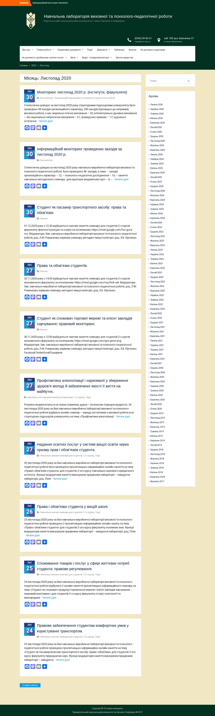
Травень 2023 (157, 259)
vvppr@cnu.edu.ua (142, 41)
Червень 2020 (157, 386)
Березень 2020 (157, 399)
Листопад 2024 (157, 191)
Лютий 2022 (156, 313)
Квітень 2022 (156, 304)
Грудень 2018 (156, 449)
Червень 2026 (157, 109)
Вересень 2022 (157, 291)
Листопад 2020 (157, 372)
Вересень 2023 (157, 245)
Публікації (119, 49)
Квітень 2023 (156, 263)
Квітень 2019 (156, 436)
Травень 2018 (157, 468)
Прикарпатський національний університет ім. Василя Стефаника (103, 712)
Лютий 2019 (156, 445)
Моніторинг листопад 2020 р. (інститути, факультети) (82, 92)
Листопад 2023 (157, 236)
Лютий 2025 (156, 177)
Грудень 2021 (156, 322)
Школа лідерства (124, 57)
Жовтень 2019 (157, 422)
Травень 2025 (157, 163)
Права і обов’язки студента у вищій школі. (73, 507)
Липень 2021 (156, 340)
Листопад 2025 (157, 141)
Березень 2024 (157, 218)
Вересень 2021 (157, 336)
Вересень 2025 (157, 150)
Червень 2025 (157, 159)
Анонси (132, 49)
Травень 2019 (157, 431)
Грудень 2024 (156, 186)
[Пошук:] (170, 81)
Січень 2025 (156, 182)
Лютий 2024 (156, 222)
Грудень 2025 (156, 136)
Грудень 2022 (156, 277)
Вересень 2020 (157, 381)
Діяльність (102, 49)
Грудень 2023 (156, 232)
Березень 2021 (157, 359)
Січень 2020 (156, 409)
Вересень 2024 (157, 200)
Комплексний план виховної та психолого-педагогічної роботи (84, 98)
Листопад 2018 (157, 454)
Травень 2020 (157, 390)
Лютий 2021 (156, 363)
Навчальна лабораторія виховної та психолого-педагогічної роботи (108, 16)
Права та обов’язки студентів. (62, 265)
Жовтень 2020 (157, 377)
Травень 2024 (157, 209)
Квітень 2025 (156, 168)
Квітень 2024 (156, 213)
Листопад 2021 (157, 327)
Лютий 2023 (156, 272)
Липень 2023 (156, 250)
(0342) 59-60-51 (143, 38)
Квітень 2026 (156, 118)
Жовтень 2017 (157, 481)
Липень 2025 (156, 154)
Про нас (26, 49)
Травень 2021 (157, 350)
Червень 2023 (157, 254)
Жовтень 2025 (157, 145)
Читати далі (46, 121)
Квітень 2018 (156, 472)
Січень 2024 (156, 227)
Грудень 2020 (156, 368)
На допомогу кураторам (153, 49)
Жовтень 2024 (157, 195)
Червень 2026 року (41, 3)
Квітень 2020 (156, 395)
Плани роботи (44, 49)
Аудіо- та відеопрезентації (95, 57)
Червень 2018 (157, 463)
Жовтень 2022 (157, 286)
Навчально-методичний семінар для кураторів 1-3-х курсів (55, 397)
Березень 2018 (157, 477)
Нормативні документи (69, 49)
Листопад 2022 (157, 281)
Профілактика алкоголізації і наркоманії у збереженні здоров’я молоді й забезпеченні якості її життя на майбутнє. (82, 386)
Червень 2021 (157, 345)
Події (89, 49)
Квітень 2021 (156, 354)
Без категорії (46, 98)
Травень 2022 (157, 300)
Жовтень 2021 (157, 331)
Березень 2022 (157, 309)
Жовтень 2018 (157, 459)
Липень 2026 (156, 104)
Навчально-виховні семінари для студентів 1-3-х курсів (67, 455)
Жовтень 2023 (157, 241)
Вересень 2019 (157, 427)
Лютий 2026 (156, 127)
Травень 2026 (157, 113)
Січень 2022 (156, 318)
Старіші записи (30, 685)
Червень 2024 (157, 204)
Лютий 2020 (156, 404)
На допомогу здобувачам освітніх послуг (43, 57)
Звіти (72, 57)
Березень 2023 (157, 268)
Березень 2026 (157, 123)
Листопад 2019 (157, 418)
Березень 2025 (157, 172)
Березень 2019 (157, 440)
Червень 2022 (157, 295)
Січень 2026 (156, 132)
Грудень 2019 (156, 413)
